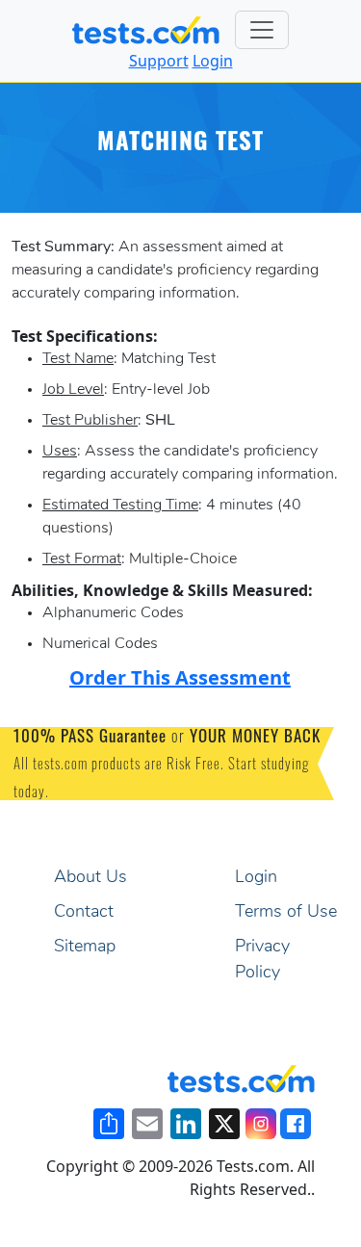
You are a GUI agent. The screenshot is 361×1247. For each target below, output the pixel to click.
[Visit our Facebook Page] (295, 1123)
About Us (90, 878)
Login (213, 60)
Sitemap (85, 947)
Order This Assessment (180, 677)
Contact (84, 913)
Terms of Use (286, 913)
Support (159, 60)
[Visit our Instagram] (260, 1123)
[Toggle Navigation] (262, 30)
